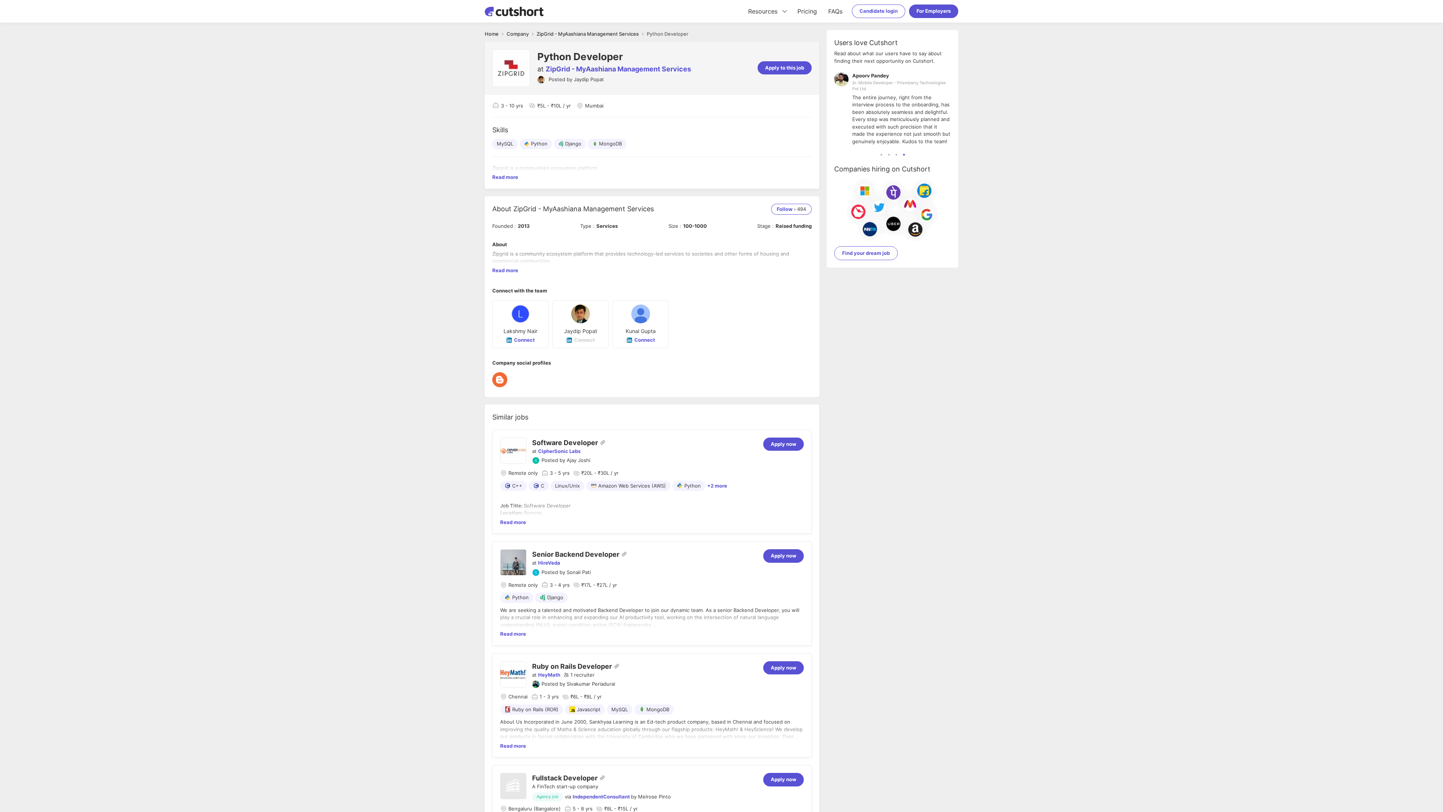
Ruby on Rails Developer (572, 666)
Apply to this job (784, 68)
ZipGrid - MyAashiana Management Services (618, 69)
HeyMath (549, 675)
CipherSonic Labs (559, 451)
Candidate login (878, 11)
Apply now (783, 444)
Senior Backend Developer (575, 554)
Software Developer (565, 443)
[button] (579, 675)
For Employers (934, 11)
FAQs (835, 11)
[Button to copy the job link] (603, 442)
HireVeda (549, 563)
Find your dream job (866, 253)
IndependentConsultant (601, 797)
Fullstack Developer (564, 778)
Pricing (807, 11)
